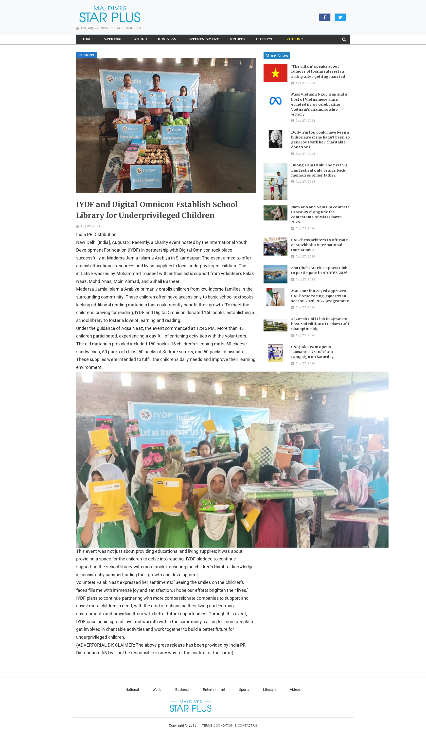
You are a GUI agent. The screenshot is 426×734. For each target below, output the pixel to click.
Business (182, 690)
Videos (295, 690)
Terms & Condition (217, 725)
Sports (244, 690)
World (157, 690)
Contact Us (247, 725)
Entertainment (214, 690)
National (132, 690)
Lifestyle (269, 690)
